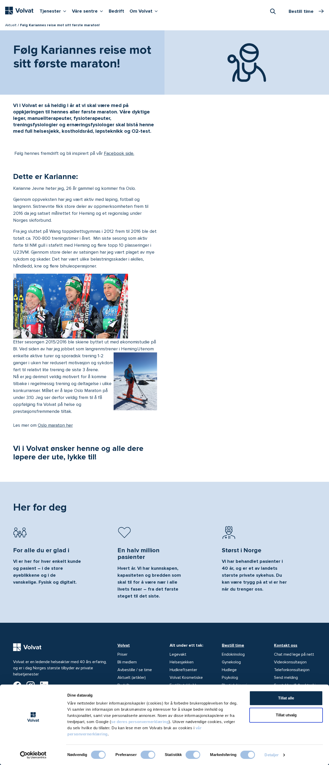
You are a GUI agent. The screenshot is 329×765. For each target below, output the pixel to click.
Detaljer (271, 755)
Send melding (286, 677)
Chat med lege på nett (294, 654)
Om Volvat (145, 11)
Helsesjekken (182, 662)
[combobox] (272, 11)
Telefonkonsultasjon (291, 669)
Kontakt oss (285, 645)
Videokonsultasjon (290, 662)
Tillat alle (286, 698)
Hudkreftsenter (183, 669)
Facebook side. (119, 153)
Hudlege (229, 669)
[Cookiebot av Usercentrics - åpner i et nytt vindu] (33, 755)
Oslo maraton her (55, 425)
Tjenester (54, 11)
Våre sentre (88, 11)
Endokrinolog (233, 654)
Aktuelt (10, 25)
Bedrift (116, 11)
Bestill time (233, 645)
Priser (122, 654)
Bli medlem (127, 662)
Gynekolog (231, 662)
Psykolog (230, 677)
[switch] (148, 755)
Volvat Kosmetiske (186, 677)
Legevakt (178, 654)
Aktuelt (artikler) (131, 677)
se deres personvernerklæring (140, 721)
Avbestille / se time (134, 669)
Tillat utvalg (286, 715)
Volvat (123, 645)
